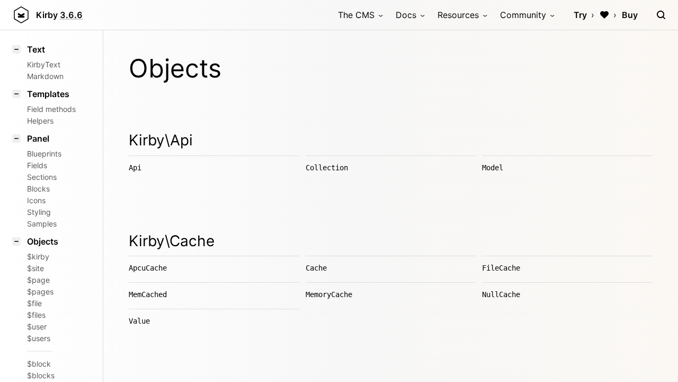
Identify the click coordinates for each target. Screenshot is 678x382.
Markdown (45, 76)
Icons (36, 200)
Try (580, 15)
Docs (406, 15)
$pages (40, 291)
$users (38, 338)
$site (35, 268)
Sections (42, 176)
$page (38, 279)
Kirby (59, 15)
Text (36, 49)
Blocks (38, 188)
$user (37, 326)
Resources (458, 15)
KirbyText (43, 64)
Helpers (40, 120)
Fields (37, 165)
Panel (38, 138)
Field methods (51, 109)
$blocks (41, 375)
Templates (48, 94)
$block (39, 363)
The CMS (356, 15)
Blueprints (44, 153)
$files (36, 314)
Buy (630, 15)
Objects (42, 241)
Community (523, 15)
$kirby (38, 256)
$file (34, 303)
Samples (42, 223)
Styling (39, 211)
